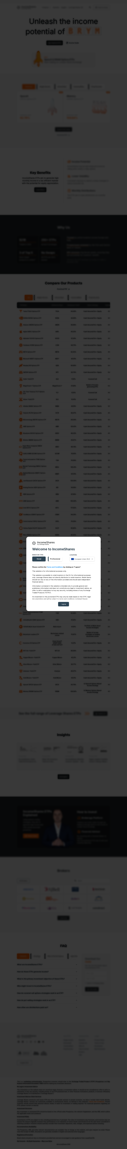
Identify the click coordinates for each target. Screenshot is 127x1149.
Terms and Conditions (55, 567)
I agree (63, 604)
